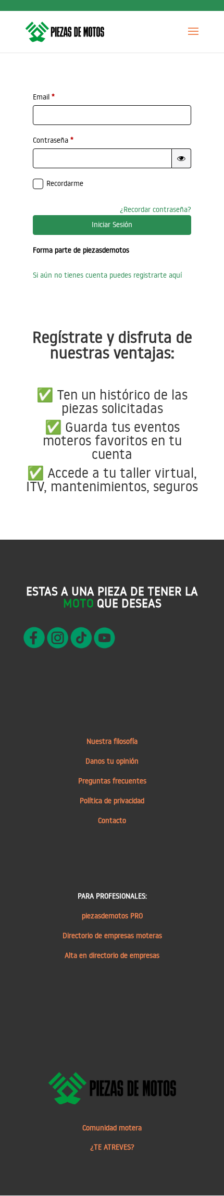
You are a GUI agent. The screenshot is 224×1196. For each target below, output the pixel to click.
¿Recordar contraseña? (155, 209)
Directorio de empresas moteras (112, 935)
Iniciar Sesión (112, 224)
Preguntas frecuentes (112, 781)
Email (44, 97)
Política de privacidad (112, 800)
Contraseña (53, 140)
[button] (181, 158)
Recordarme (64, 183)
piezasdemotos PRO (112, 915)
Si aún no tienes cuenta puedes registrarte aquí (107, 275)
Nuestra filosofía (112, 741)
